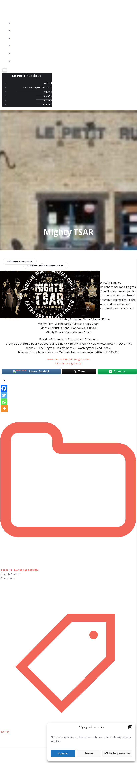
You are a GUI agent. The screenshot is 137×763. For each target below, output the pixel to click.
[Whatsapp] (4, 401)
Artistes (127, 53)
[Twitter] (4, 395)
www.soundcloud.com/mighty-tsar (68, 359)
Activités (126, 38)
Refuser (88, 753)
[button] (130, 727)
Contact (126, 61)
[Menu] (68, 70)
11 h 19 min (9, 578)
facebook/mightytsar (68, 363)
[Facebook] (4, 388)
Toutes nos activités (26, 569)
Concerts (6, 569)
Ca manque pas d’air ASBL (117, 30)
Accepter (63, 753)
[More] (4, 408)
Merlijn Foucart (11, 574)
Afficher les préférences (117, 753)
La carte (127, 46)
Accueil (127, 23)
